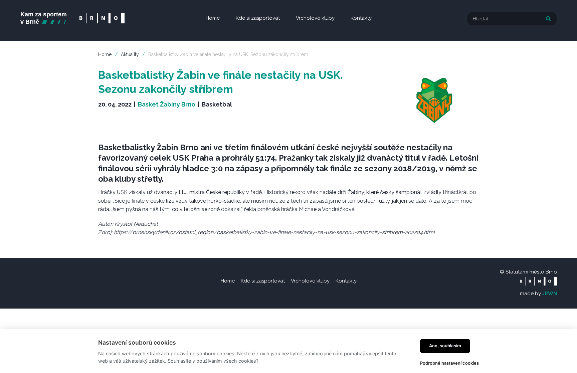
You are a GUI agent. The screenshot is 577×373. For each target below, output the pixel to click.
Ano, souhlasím (445, 345)
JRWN (549, 294)
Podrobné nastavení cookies (449, 363)
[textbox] (512, 18)
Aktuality (130, 54)
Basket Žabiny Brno (166, 104)
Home (105, 54)
